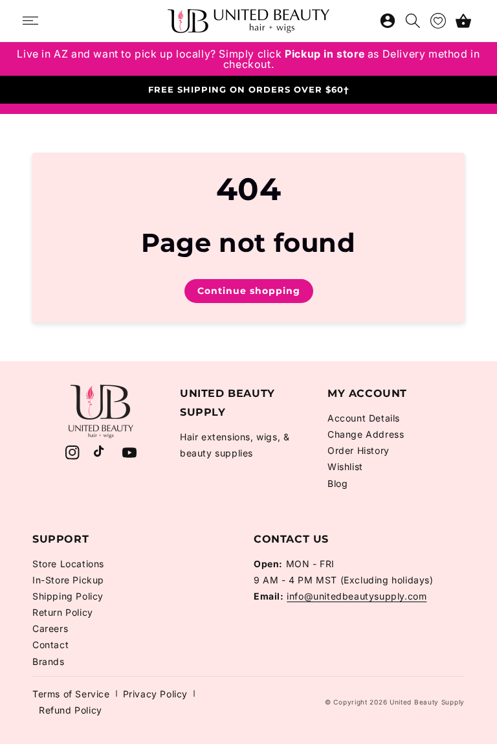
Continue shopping (248, 291)
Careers (50, 628)
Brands (48, 661)
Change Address (365, 434)
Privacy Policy (155, 693)
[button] (463, 21)
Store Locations (68, 563)
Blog (337, 483)
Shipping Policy (68, 596)
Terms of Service (71, 693)
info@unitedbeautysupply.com (356, 596)
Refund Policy (70, 710)
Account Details (363, 417)
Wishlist (345, 466)
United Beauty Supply (427, 702)
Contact (50, 644)
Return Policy (62, 612)
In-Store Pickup (68, 579)
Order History (358, 450)
